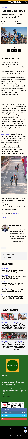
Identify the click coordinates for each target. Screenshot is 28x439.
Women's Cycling (5, 288)
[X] (12, 50)
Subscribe (23, 418)
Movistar (9, 248)
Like (24, 409)
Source (3, 217)
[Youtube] (17, 435)
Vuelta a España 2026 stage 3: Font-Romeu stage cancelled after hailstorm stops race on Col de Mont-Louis (13, 382)
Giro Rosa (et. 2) (10, 257)
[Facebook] (8, 50)
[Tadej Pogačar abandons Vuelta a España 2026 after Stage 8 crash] (7, 316)
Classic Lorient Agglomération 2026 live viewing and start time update (19, 346)
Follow (23, 412)
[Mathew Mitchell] (5, 234)
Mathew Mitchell (19, 22)
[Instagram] (10, 435)
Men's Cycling (4, 268)
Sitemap (8, 431)
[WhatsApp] (19, 50)
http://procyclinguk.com (15, 228)
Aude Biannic (5, 134)
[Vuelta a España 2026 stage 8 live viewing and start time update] (7, 336)
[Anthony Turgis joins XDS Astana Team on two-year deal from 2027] (20, 316)
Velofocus (15, 213)
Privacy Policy (10, 430)
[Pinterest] (15, 50)
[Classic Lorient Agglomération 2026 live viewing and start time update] (20, 336)
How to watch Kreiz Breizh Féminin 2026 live (13, 398)
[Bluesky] (20, 435)
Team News (4, 7)
